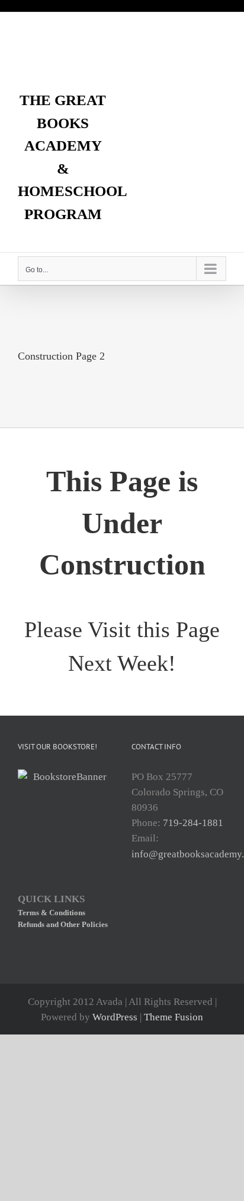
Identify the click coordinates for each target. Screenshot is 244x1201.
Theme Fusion (173, 1017)
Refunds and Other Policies (63, 924)
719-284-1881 (193, 822)
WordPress (114, 1017)
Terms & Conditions (51, 912)
